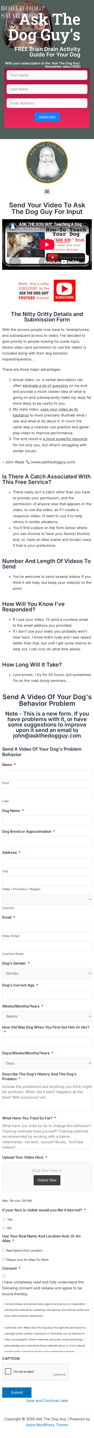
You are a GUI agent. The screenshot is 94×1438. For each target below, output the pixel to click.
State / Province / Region (21, 889)
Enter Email (10, 936)
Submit (17, 1392)
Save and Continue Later (47, 1400)
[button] (47, 191)
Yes (10, 1219)
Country (8, 908)
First (5, 783)
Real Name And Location (24, 1250)
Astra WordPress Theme (47, 1425)
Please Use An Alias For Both (27, 1260)
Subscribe (47, 117)
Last (5, 801)
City (5, 871)
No (9, 1228)
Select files (47, 1180)
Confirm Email (13, 954)
